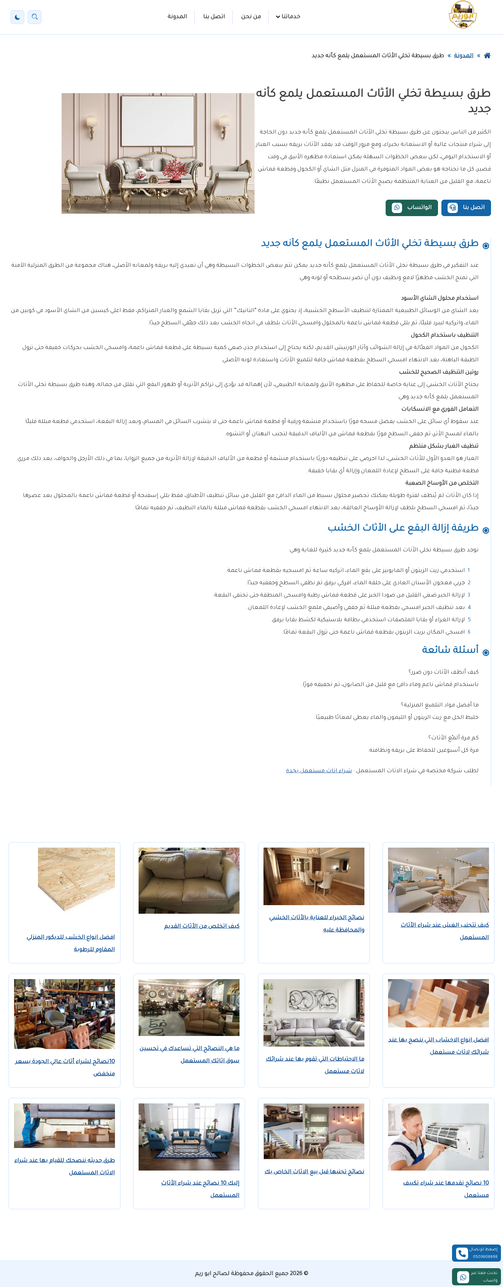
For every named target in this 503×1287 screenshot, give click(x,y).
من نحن (251, 17)
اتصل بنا (214, 17)
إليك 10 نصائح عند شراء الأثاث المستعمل (200, 1189)
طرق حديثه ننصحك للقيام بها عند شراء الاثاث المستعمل (64, 1167)
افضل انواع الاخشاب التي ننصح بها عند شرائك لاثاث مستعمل (438, 1046)
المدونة (177, 17)
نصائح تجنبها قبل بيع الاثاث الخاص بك (314, 1172)
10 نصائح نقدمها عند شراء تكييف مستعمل (446, 1189)
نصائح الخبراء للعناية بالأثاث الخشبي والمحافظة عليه (316, 924)
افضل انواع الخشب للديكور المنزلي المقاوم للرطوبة (71, 944)
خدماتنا (291, 17)
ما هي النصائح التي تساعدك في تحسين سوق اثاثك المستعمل (190, 1055)
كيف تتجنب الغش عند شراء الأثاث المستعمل (445, 932)
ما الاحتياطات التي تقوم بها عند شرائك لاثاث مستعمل (315, 1066)
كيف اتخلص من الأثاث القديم (202, 927)
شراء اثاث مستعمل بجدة (319, 771)
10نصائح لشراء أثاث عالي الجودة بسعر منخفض (65, 1068)
